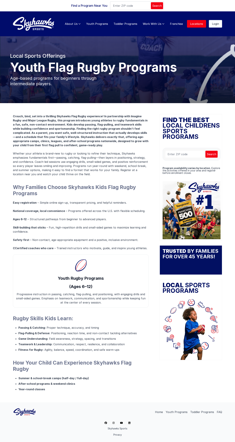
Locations (196, 24)
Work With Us (152, 24)
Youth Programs (97, 24)
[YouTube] (121, 423)
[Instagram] (114, 423)
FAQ (219, 412)
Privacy (117, 434)
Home (159, 412)
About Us (71, 24)
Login (215, 24)
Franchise (176, 24)
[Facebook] (106, 423)
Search (157, 5)
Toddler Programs (125, 24)
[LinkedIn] (129, 423)
